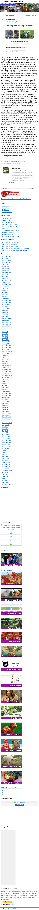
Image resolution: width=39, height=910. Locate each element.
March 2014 (5, 363)
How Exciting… (15, 244)
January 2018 (6, 282)
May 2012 (5, 407)
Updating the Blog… (8, 232)
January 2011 (6, 438)
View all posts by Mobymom (18, 180)
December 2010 (7, 440)
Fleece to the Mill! (7, 15)
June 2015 (5, 334)
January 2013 (6, 391)
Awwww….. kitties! (31, 15)
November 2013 (7, 371)
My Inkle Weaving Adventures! (19, 250)
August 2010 (6, 448)
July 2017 (5, 288)
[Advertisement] (8, 857)
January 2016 (6, 320)
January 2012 (6, 415)
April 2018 (5, 276)
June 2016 (5, 310)
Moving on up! (6, 220)
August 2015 (6, 330)
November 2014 (7, 347)
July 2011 (5, 427)
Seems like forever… (8, 218)
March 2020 (5, 266)
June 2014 (5, 357)
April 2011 (5, 433)
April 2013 (5, 385)
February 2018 (6, 280)
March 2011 (5, 435)
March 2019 (5, 270)
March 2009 (5, 482)
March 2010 (5, 458)
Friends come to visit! (8, 222)
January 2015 (6, 344)
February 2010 (6, 460)
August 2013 (6, 377)
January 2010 (6, 462)
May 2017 (5, 290)
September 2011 (7, 423)
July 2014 (5, 355)
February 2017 (6, 296)
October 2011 (6, 421)
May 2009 (5, 478)
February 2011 (6, 436)
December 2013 (7, 369)
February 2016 (6, 318)
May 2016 (5, 312)
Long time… (5, 228)
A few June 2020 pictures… (10, 224)
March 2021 (5, 259)
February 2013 (6, 389)
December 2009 (7, 464)
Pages (3, 203)
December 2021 (7, 257)
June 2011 (5, 429)
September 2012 (7, 399)
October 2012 (6, 397)
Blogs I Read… (6, 570)
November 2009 (7, 466)
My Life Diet (5, 210)
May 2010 (5, 454)
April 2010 (5, 456)
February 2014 (6, 365)
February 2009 (6, 484)
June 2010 (5, 452)
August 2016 (6, 308)
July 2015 (5, 332)
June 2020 (5, 264)
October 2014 (6, 350)
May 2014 (5, 359)
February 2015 (6, 342)
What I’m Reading (7, 212)
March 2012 (5, 411)
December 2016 (7, 300)
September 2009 (7, 470)
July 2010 (5, 450)
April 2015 (5, 338)
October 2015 (6, 326)
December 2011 (6, 417)
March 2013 (5, 387)
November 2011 (6, 419)
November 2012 (7, 395)
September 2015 (7, 328)
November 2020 (7, 262)
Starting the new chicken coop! (11, 236)
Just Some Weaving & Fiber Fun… (21, 248)
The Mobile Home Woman (13, 1)
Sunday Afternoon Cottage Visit (11, 226)
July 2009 (5, 474)
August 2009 (6, 472)
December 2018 (7, 272)
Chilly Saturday (15, 242)
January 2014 (6, 367)
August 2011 (5, 425)
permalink (17, 163)
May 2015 (5, 336)
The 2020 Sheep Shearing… (10, 230)
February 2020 (6, 268)
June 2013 (5, 381)
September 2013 (7, 375)
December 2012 (7, 393)
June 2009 (5, 476)
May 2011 (5, 431)
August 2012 (6, 401)
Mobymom (19, 22)
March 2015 (5, 340)
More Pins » (6, 547)
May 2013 (5, 383)
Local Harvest (6, 208)
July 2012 (5, 403)
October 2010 (6, 444)
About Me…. (5, 206)
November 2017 (7, 284)
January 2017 (6, 298)
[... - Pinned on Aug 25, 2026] (11, 533)
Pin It (24, 161)
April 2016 (5, 314)
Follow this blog (19, 804)
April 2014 (5, 361)
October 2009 (6, 468)
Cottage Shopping (7, 234)
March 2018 (5, 278)
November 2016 (7, 302)
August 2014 (6, 353)
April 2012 (5, 409)
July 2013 (5, 379)
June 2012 (5, 405)
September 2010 (7, 446)
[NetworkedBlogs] (19, 802)
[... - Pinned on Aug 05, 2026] (11, 544)
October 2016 (6, 304)
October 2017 (6, 286)
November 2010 (7, 442)
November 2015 (7, 324)
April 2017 (5, 292)
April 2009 (5, 480)
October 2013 (6, 373)
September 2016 (7, 306)
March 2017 (5, 294)
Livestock (9, 163)
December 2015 (7, 322)
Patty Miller (5, 242)
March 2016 (5, 316)
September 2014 (7, 351)
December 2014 (7, 345)
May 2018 (5, 274)
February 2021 (6, 260)
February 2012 (6, 413)
